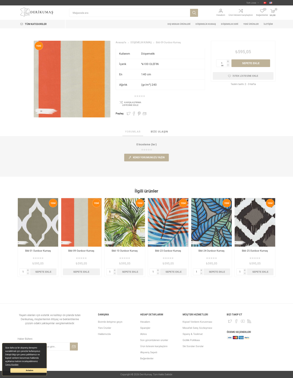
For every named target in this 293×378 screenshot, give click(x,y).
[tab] (132, 132)
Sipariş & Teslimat (193, 334)
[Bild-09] (81, 222)
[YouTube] (243, 321)
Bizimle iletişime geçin (110, 321)
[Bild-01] (38, 222)
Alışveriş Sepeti (148, 352)
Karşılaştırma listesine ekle (131, 103)
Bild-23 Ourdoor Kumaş (168, 250)
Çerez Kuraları (11, 364)
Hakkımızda (104, 334)
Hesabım (220, 15)
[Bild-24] (211, 222)
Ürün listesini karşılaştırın (241, 15)
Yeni (38, 46)
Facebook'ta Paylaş (134, 113)
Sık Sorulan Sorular (193, 346)
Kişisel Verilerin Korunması (197, 321)
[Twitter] (230, 321)
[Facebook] (236, 321)
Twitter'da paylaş (128, 113)
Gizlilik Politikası (191, 340)
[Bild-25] (255, 222)
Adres (143, 334)
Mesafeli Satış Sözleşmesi (197, 327)
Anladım (29, 370)
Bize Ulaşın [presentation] (159, 131)
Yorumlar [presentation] (133, 131)
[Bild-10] (125, 222)
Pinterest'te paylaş (139, 113)
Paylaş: (120, 113)
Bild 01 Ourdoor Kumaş (38, 250)
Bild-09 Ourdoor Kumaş (81, 250)
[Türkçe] (265, 2)
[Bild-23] (168, 222)
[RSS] (249, 321)
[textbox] (129, 13)
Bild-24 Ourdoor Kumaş (211, 250)
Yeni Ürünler (104, 327)
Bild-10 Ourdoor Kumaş (125, 250)
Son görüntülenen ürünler (154, 340)
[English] (271, 2)
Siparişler (145, 327)
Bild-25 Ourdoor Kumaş (255, 250)
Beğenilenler (147, 358)
